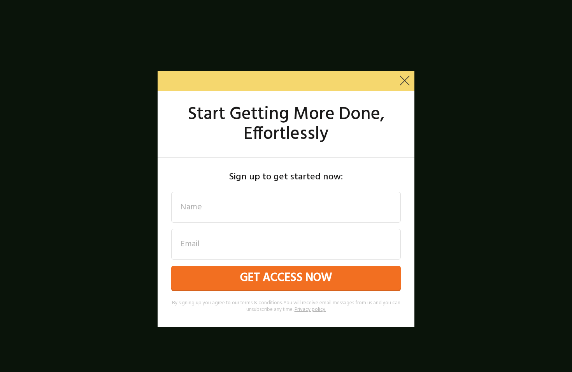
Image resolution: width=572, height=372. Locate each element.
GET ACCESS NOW (286, 277)
